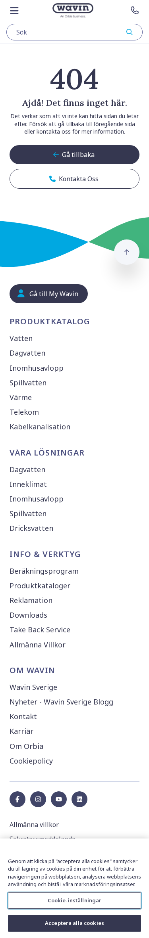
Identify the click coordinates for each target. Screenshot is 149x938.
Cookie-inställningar (75, 900)
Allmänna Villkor (38, 644)
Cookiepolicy (31, 761)
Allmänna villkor (34, 824)
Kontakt (23, 716)
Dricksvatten (31, 528)
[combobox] (74, 32)
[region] (74, 888)
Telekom (24, 412)
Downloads (28, 615)
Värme (21, 397)
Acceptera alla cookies (74, 923)
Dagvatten (27, 353)
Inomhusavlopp (37, 368)
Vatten (21, 338)
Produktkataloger (40, 585)
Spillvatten (28, 382)
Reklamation (31, 600)
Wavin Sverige (33, 687)
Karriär (21, 731)
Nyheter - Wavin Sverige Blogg (61, 701)
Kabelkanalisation (40, 426)
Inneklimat (28, 484)
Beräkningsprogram (44, 571)
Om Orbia (26, 746)
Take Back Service (40, 629)
